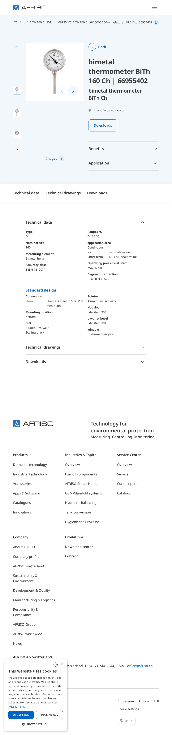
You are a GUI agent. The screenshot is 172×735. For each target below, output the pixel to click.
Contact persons (130, 483)
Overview (72, 464)
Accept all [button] (21, 714)
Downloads (103, 125)
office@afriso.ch (140, 666)
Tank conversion (78, 512)
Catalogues (22, 502)
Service (122, 474)
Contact (71, 556)
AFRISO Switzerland (28, 566)
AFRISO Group (24, 624)
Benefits (96, 148)
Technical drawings (63, 192)
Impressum (126, 701)
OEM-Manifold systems (83, 493)
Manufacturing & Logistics (34, 600)
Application (99, 163)
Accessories (22, 483)
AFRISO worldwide (27, 634)
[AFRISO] (30, 7)
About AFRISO (24, 547)
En (127, 721)
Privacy (144, 701)
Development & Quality (31, 590)
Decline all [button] (49, 714)
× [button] (61, 664)
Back (102, 47)
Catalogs (124, 493)
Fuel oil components (81, 474)
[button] (17, 149)
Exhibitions (74, 537)
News (17, 643)
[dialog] (35, 695)
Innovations (22, 512)
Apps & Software (26, 493)
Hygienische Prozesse (82, 522)
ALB (156, 701)
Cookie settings (128, 709)
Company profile (26, 556)
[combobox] (55, 664)
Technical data (26, 192)
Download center (79, 546)
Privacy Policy (16, 706)
